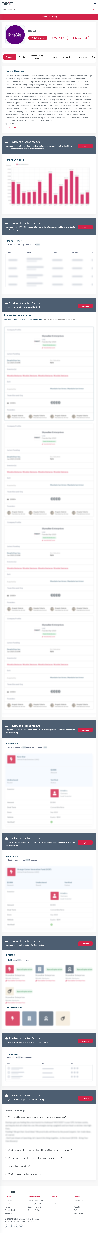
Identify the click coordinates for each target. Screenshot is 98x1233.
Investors (9, 1204)
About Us (77, 1207)
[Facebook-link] (12, 1226)
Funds (7, 1207)
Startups (8, 1201)
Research (8, 1213)
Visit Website (59, 38)
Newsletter (55, 1204)
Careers (77, 1204)
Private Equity (10, 1210)
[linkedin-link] (16, 1226)
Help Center (79, 1213)
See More (9, 128)
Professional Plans (35, 1201)
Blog (53, 1201)
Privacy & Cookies (12, 1221)
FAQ (75, 1210)
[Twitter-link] (7, 1226)
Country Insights (35, 1207)
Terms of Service (27, 1221)
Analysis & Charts (35, 1210)
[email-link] (21, 1226)
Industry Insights (35, 1204)
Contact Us (78, 1201)
